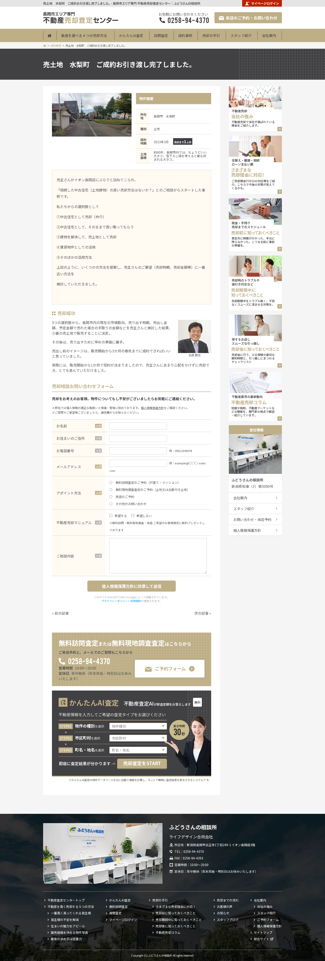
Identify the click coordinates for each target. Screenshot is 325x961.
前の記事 (62, 613)
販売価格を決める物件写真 (69, 932)
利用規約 (135, 601)
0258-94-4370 (88, 660)
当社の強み (265, 907)
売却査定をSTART (142, 763)
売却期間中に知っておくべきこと (179, 920)
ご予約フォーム (170, 668)
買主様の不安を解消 (65, 920)
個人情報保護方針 (152, 408)
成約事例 (185, 35)
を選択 (89, 726)
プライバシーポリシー (114, 601)
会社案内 (269, 35)
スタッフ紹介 (241, 35)
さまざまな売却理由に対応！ (176, 907)
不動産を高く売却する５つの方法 (71, 907)
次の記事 (201, 613)
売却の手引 (211, 35)
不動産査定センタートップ (66, 900)
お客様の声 (224, 907)
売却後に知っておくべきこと (176, 926)
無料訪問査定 (118, 907)
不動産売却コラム (168, 932)
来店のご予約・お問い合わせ (251, 18)
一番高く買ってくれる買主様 (71, 913)
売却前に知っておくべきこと (176, 913)
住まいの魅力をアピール (68, 926)
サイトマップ (263, 932)
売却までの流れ (228, 900)
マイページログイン (265, 3)
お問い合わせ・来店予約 (252, 519)
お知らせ (223, 913)
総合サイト (261, 939)
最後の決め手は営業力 (66, 939)
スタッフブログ (228, 920)
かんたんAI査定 (131, 35)
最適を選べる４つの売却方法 (84, 35)
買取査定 (115, 913)
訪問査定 (161, 35)
